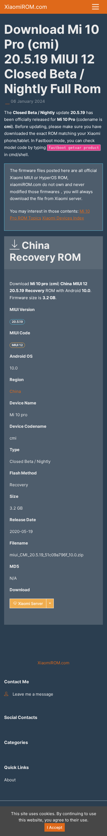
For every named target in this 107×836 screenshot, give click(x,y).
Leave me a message (33, 694)
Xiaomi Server (30, 603)
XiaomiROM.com (25, 7)
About (10, 779)
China (15, 391)
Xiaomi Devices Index (63, 218)
